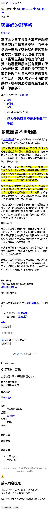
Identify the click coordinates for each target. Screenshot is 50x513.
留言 (34, 303)
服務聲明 (30, 471)
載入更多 (5, 327)
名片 (9, 107)
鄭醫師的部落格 (16, 25)
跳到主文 (5, 33)
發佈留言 (5, 344)
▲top (3, 321)
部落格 (10, 103)
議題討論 (22, 316)
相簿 (9, 100)
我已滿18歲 (6, 508)
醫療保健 (23, 95)
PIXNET (13, 468)
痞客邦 (27, 303)
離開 (16, 508)
